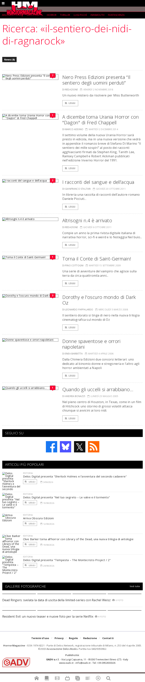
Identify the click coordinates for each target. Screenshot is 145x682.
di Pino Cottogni (73, 265)
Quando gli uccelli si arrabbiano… (97, 389)
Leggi (72, 103)
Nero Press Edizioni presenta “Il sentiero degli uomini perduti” (96, 80)
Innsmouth (97, 15)
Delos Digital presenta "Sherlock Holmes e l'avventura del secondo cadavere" (75, 476)
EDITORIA (28, 473)
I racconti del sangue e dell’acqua (98, 182)
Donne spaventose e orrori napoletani (91, 344)
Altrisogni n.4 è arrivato (87, 220)
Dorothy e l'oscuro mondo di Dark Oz (99, 300)
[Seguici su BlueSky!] (65, 446)
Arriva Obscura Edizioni (38, 518)
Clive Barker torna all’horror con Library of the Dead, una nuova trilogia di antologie (78, 539)
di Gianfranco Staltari (76, 188)
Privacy (59, 638)
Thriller (65, 15)
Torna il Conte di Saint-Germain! (96, 258)
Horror (51, 15)
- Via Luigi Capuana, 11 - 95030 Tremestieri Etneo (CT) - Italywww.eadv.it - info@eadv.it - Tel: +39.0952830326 (87, 661)
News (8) (9, 59)
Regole (73, 638)
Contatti (108, 638)
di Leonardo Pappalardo (77, 309)
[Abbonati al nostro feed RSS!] (93, 446)
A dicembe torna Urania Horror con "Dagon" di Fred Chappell (100, 120)
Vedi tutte (135, 586)
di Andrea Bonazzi (73, 396)
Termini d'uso (40, 638)
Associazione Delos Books (62, 649)
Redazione (90, 638)
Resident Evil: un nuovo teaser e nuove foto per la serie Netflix (48, 616)
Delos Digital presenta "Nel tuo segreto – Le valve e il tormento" (66, 497)
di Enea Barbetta (72, 353)
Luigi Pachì (80, 15)
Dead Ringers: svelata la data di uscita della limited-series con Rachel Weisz (56, 600)
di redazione (70, 89)
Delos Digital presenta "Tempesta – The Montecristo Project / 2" (67, 560)
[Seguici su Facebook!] (51, 446)
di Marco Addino (72, 129)
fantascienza (116, 15)
